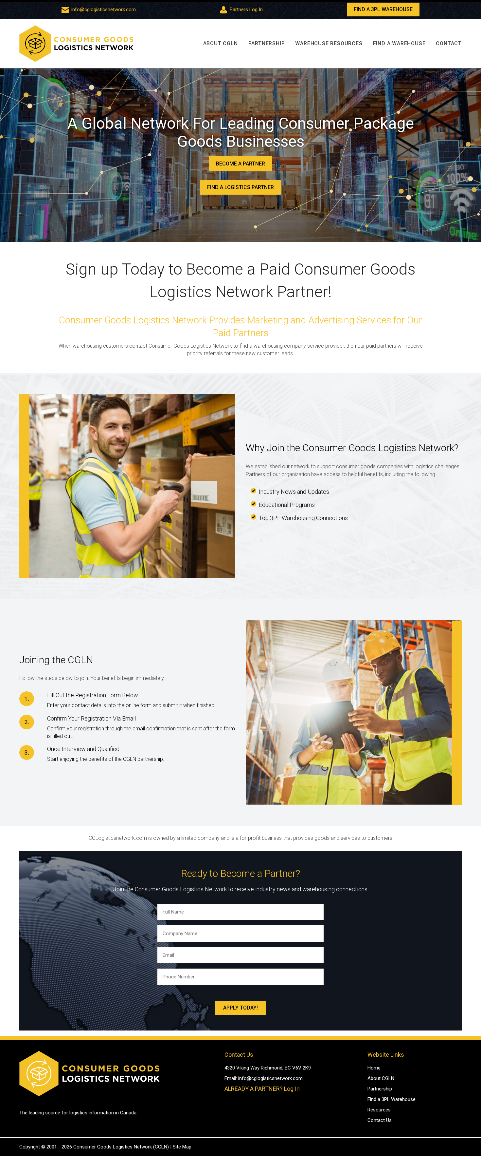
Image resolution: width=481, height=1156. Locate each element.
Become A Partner (240, 164)
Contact (449, 43)
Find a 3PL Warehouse (391, 1099)
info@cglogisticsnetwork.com (103, 9)
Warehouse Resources (328, 43)
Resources (379, 1110)
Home (374, 1068)
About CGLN (220, 43)
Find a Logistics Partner (240, 187)
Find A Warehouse (399, 43)
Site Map (182, 1147)
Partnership (266, 43)
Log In (292, 1088)
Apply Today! (240, 1008)
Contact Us (379, 1120)
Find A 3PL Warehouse (383, 9)
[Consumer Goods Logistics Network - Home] (76, 43)
